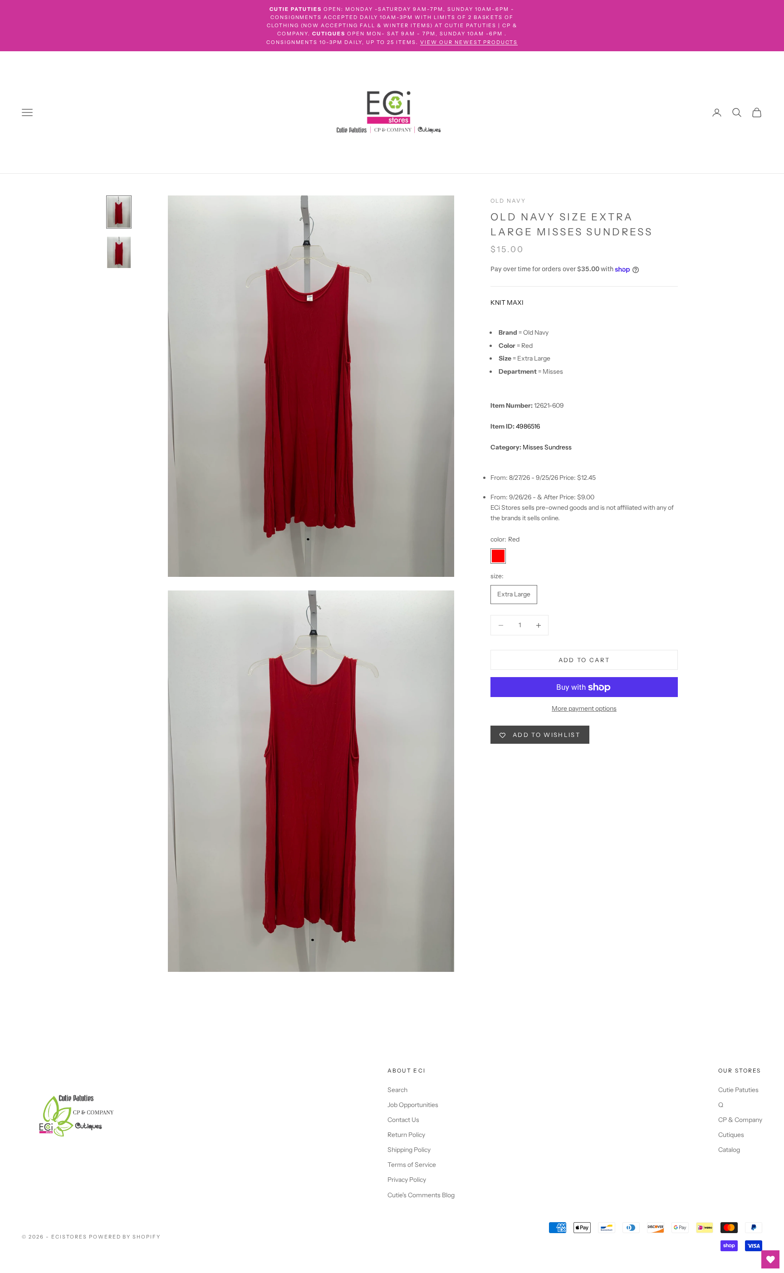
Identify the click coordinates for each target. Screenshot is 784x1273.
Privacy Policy (406, 1179)
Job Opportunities (412, 1105)
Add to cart (584, 659)
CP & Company (740, 1120)
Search (397, 1090)
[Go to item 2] (119, 252)
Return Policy (406, 1135)
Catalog (729, 1150)
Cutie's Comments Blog (421, 1195)
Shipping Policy (409, 1150)
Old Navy (508, 200)
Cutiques (731, 1135)
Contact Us (403, 1120)
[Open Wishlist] (770, 1259)
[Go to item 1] (119, 212)
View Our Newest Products (469, 42)
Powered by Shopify (125, 1237)
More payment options (584, 709)
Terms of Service (411, 1165)
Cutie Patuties (738, 1090)
